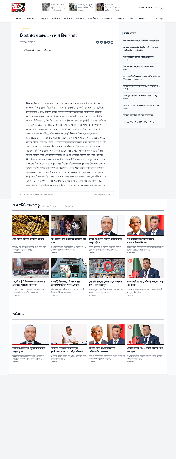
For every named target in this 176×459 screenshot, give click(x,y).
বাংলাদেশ (32, 18)
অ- (98, 42)
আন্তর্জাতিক (93, 18)
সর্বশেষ (18, 18)
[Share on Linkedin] (112, 42)
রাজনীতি (57, 18)
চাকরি (132, 18)
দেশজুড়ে (44, 18)
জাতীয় (22, 31)
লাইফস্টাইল (107, 18)
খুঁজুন (161, 18)
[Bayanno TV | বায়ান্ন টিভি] (18, 7)
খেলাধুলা (121, 18)
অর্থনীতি (69, 18)
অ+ (101, 42)
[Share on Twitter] (108, 42)
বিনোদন (80, 18)
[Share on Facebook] (105, 42)
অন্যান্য (143, 18)
